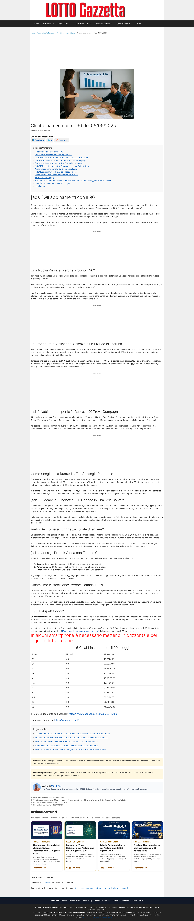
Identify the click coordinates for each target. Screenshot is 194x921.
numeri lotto (99, 800)
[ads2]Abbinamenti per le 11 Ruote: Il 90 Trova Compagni (60, 160)
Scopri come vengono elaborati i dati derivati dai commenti (101, 888)
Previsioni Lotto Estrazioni (46, 33)
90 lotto (36, 800)
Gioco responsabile (129, 901)
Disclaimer (116, 901)
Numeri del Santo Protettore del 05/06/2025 (50, 802)
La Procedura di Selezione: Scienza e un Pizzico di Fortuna (61, 157)
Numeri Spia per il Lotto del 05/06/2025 (48, 805)
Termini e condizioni (102, 901)
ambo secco (62, 800)
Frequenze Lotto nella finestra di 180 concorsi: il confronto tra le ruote (66, 745)
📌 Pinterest (61, 140)
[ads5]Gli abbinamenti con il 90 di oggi (52, 183)
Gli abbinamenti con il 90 (76, 800)
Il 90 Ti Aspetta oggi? (44, 178)
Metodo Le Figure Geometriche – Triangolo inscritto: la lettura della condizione (70, 749)
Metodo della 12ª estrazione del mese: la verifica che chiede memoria (66, 741)
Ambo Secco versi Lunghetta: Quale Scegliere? (56, 169)
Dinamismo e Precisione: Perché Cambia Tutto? (56, 175)
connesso (46, 882)
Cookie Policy (87, 901)
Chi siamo (55, 901)
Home (36, 24)
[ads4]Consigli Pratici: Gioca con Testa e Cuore (56, 172)
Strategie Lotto (110, 800)
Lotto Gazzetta (138, 10)
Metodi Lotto (63, 24)
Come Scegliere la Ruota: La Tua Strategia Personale (59, 163)
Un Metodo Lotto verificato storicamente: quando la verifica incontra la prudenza (71, 737)
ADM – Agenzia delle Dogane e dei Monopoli (100, 917)
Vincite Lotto (121, 800)
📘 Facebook (38, 140)
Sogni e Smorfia (123, 24)
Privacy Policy (74, 901)
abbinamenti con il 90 (48, 800)
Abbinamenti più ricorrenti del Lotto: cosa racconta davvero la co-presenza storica (72, 733)
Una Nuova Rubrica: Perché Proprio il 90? (53, 155)
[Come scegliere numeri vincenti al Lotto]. (81, 631)
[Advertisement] (97, 52)
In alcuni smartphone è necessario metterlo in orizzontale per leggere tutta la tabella (73, 180)
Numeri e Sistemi (103, 24)
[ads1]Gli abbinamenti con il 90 (49, 152)
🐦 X (50, 140)
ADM (141, 901)
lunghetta (90, 800)
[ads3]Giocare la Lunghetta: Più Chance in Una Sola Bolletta (62, 166)
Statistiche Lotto (82, 24)
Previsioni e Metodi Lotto (66, 33)
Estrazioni (47, 24)
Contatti (64, 901)
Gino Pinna (56, 786)
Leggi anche (40, 186)
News (139, 24)
